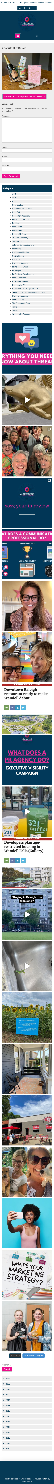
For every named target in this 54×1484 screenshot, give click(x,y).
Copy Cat (16, 212)
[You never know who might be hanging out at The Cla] (27, 966)
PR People (16, 270)
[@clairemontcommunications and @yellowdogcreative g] (27, 657)
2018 (8, 1405)
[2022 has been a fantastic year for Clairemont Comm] (27, 503)
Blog (14, 201)
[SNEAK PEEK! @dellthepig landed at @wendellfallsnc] (27, 400)
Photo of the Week (20, 266)
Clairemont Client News (22, 208)
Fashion (15, 223)
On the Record (18, 255)
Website (5, 165)
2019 (8, 1400)
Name (5, 147)
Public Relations (19, 277)
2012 (8, 1437)
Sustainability (18, 299)
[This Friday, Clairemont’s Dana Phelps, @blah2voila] (27, 606)
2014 (8, 1427)
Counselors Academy (21, 215)
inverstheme (27, 1481)
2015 (8, 1421)
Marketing (16, 248)
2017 (8, 1410)
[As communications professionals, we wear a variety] (27, 554)
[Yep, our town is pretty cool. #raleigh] (27, 1017)
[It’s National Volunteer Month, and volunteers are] (27, 1172)
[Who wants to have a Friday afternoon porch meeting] (27, 1069)
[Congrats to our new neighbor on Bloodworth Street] (27, 1120)
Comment (7, 116)
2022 (8, 1383)
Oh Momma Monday (20, 252)
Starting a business (20, 295)
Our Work (16, 259)
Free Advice (17, 226)
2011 (8, 1443)
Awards (15, 197)
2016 (8, 1416)
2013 (8, 1432)
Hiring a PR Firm (19, 234)
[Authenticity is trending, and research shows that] (27, 1223)
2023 (8, 1378)
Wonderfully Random (21, 314)
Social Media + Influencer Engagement (28, 292)
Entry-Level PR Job (20, 219)
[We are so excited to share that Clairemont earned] (27, 1326)
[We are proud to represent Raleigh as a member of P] (27, 451)
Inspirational (17, 241)
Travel (14, 306)
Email (5, 156)
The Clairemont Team (21, 303)
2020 (8, 1394)
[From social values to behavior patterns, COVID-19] (27, 1275)
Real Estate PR (18, 285)
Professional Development (23, 274)
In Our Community (20, 237)
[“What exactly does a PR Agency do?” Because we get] (27, 760)
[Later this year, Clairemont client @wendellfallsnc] (27, 709)
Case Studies (17, 204)
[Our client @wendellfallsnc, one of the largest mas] (27, 863)
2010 (8, 1448)
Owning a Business (20, 263)
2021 (8, 1389)
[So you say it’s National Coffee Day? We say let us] (27, 811)
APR (14, 194)
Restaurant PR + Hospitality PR (25, 288)
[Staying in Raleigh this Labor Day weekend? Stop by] (27, 914)
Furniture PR (17, 230)
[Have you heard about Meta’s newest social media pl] (27, 348)
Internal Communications (23, 245)
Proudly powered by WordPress (17, 1478)
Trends (15, 310)
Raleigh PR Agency (20, 281)
